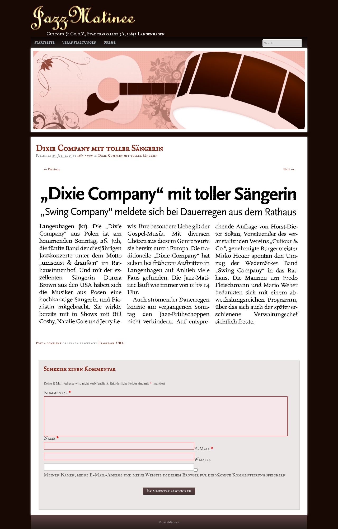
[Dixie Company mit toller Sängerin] (169, 332)
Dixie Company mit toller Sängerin (128, 155)
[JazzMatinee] (83, 29)
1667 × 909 (85, 155)
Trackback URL (111, 343)
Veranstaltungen (79, 42)
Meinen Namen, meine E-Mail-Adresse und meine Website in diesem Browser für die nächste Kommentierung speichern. (165, 475)
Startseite (44, 42)
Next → (288, 169)
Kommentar (57, 393)
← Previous (52, 169)
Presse (110, 42)
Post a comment (49, 343)
